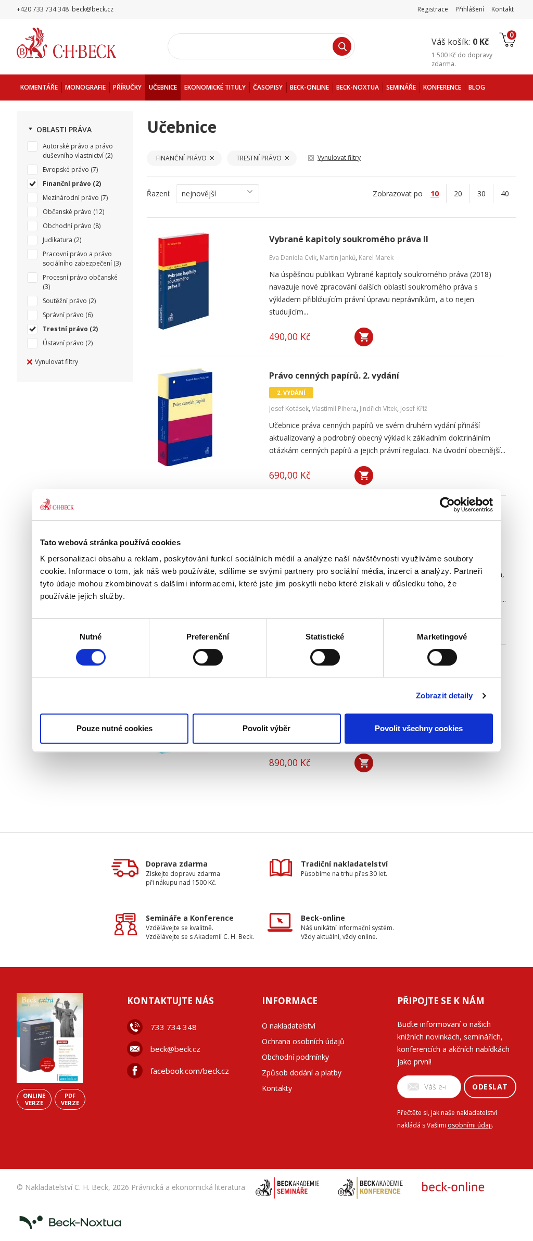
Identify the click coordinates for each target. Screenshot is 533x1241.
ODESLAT (490, 1087)
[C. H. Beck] (81, 43)
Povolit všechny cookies (419, 728)
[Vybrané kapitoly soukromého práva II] (206, 280)
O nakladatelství (288, 1026)
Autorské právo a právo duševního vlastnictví (78, 151)
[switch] (208, 657)
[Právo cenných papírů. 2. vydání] (206, 417)
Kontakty (277, 1088)
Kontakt (502, 9)
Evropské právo (66, 169)
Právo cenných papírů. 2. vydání (334, 375)
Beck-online (323, 918)
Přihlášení (469, 9)
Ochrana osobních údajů (303, 1041)
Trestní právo (65, 328)
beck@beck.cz (175, 1049)
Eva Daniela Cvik (292, 257)
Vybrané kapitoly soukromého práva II (348, 239)
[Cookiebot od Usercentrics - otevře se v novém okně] (447, 504)
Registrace (432, 9)
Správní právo (63, 314)
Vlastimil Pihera (334, 408)
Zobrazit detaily (444, 695)
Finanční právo (67, 183)
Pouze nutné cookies (115, 728)
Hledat (342, 46)
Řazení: (159, 193)
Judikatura (57, 239)
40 (505, 193)
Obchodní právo (67, 225)
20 (458, 193)
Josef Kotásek (289, 408)
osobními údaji (470, 1125)
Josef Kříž (413, 408)
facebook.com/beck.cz (189, 1070)
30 (481, 193)
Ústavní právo (63, 343)
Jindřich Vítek (378, 408)
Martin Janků (338, 257)
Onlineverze (34, 1099)
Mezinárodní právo (71, 197)
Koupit (363, 337)
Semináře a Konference (190, 918)
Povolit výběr (266, 728)
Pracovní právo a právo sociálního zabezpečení (77, 258)
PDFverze (70, 1099)
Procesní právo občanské (80, 277)
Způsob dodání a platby (301, 1072)
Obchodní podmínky (295, 1057)
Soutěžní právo (65, 300)
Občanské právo (67, 211)
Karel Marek (376, 257)
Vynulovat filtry (56, 361)
